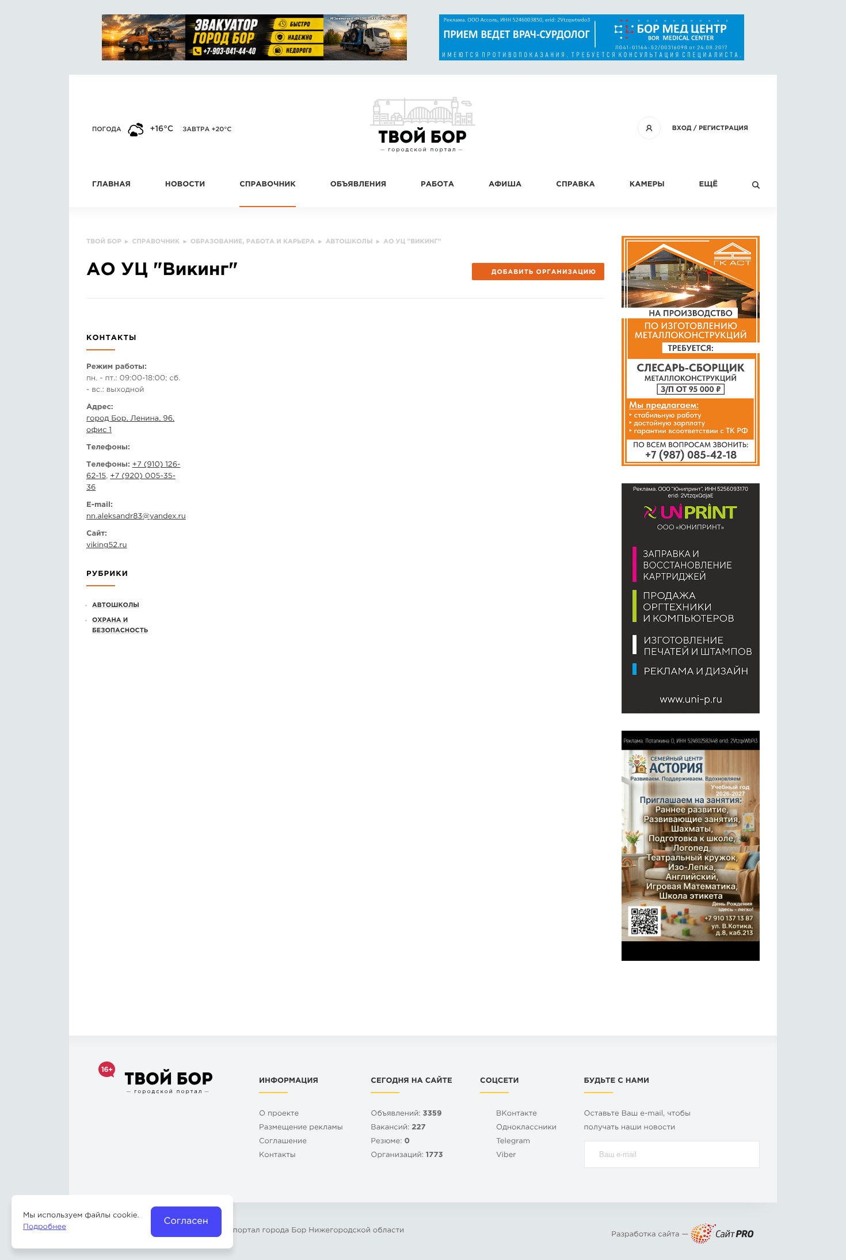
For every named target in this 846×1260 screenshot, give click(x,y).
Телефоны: (108, 448)
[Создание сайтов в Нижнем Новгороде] (722, 1235)
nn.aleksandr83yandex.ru (136, 517)
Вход (682, 128)
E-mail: (99, 505)
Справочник (267, 185)
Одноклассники (526, 1128)
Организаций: (407, 1155)
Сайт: (96, 534)
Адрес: (99, 407)
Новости (185, 185)
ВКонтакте (516, 1114)
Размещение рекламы (301, 1128)
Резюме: (390, 1142)
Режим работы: (116, 367)
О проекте (279, 1114)
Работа (437, 185)
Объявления (358, 185)
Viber (506, 1155)
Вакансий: (398, 1128)
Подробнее (44, 1227)
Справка (575, 185)
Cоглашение (283, 1142)
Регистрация (723, 128)
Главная (111, 185)
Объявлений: (406, 1114)
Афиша (505, 185)
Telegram (513, 1142)
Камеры (647, 185)
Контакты (277, 1155)
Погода (106, 129)
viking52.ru (106, 546)
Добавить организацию (543, 272)
